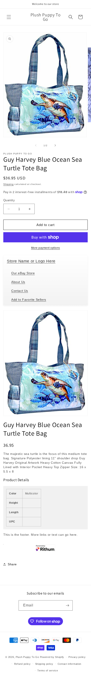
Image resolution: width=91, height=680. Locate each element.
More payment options (45, 247)
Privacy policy (77, 657)
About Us (18, 282)
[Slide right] (55, 145)
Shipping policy (44, 664)
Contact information (69, 664)
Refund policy (22, 664)
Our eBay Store (23, 273)
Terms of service (47, 670)
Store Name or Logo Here (31, 261)
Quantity (9, 200)
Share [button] (12, 564)
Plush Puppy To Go (27, 657)
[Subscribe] (67, 605)
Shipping (8, 184)
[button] (9, 17)
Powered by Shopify (52, 657)
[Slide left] (36, 145)
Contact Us (19, 291)
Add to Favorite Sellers (28, 299)
